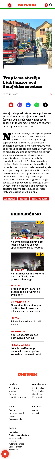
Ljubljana (9, 198)
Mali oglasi (37, 397)
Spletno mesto (15, 438)
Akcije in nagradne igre (19, 435)
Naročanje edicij (16, 419)
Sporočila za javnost (18, 397)
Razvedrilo (13, 416)
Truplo (23, 198)
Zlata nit (36, 413)
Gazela (35, 410)
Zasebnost (14, 450)
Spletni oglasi (38, 388)
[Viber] (19, 105)
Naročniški (13, 432)
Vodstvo (12, 391)
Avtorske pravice (16, 444)
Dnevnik (12, 410)
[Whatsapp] (36, 105)
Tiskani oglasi (38, 391)
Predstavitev (15, 388)
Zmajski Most (39, 198)
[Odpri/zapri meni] (6, 5)
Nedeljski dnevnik (16, 413)
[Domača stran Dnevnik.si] (27, 5)
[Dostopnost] (9, 5)
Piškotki (12, 441)
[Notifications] (5, 454)
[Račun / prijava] (47, 5)
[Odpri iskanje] (50, 5)
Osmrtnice (37, 394)
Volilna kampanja (16, 447)
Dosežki (12, 394)
